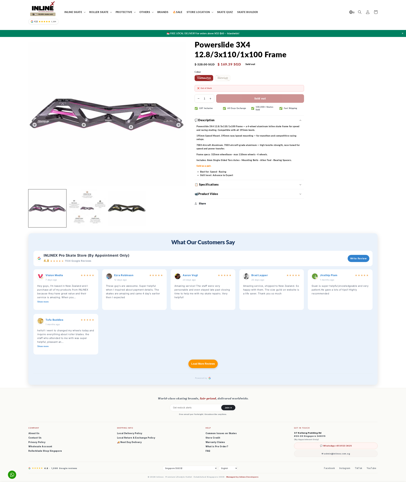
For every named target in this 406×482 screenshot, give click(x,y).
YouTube (371, 468)
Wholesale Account (40, 446)
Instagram (344, 468)
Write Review (358, 258)
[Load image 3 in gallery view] (127, 208)
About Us (33, 433)
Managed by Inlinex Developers (242, 477)
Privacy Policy (37, 442)
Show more (43, 302)
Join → (228, 407)
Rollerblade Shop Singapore (45, 451)
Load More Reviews (203, 363)
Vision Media (54, 275)
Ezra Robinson (124, 275)
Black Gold (223, 78)
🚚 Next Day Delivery (129, 442)
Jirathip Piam (328, 275)
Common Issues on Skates (221, 433)
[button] (74, 12)
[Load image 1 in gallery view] (47, 208)
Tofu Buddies (54, 319)
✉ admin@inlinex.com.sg (336, 453)
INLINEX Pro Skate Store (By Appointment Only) (86, 255)
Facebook (329, 468)
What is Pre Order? (217, 446)
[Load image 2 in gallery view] (87, 208)
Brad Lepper (259, 275)
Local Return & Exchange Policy (136, 437)
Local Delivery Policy (129, 433)
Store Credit (213, 437)
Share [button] (202, 203)
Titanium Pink (204, 78)
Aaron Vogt (190, 275)
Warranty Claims (215, 442)
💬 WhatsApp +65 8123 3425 (336, 446)
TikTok (358, 468)
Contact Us (35, 437)
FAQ (208, 451)
